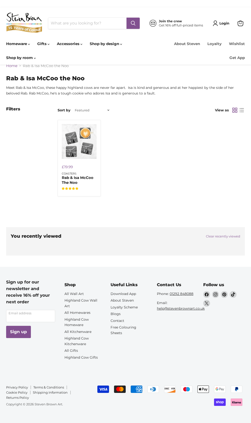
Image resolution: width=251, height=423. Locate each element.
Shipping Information (50, 392)
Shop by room (20, 57)
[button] (70, 188)
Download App (123, 294)
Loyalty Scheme (124, 307)
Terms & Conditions (48, 387)
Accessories (68, 43)
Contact (117, 320)
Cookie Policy (16, 392)
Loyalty (214, 43)
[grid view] (234, 110)
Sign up (18, 331)
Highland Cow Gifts (81, 357)
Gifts (42, 43)
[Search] (133, 23)
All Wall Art (74, 294)
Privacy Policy (17, 387)
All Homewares (77, 312)
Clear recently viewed (223, 236)
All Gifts (71, 350)
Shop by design (105, 43)
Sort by (64, 110)
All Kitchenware (77, 331)
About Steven (187, 43)
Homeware (17, 43)
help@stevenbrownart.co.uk (181, 308)
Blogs (116, 314)
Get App (237, 57)
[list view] (241, 110)
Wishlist (237, 43)
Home (11, 66)
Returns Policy (17, 398)
